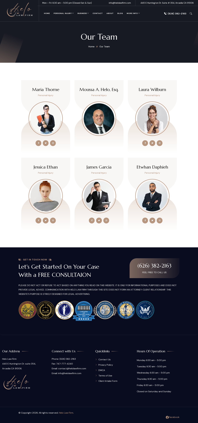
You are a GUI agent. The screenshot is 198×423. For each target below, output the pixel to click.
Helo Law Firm (66, 412)
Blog (120, 13)
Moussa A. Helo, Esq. (99, 89)
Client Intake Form (107, 380)
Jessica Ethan (46, 167)
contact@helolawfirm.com (72, 368)
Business (82, 13)
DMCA (101, 370)
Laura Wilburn (152, 89)
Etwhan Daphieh (152, 167)
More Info (132, 13)
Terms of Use (105, 375)
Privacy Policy (105, 364)
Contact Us (104, 359)
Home (47, 13)
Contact (98, 13)
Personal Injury (63, 13)
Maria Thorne (45, 89)
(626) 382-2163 (177, 13)
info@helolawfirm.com (120, 2)
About (110, 13)
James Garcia (99, 167)
